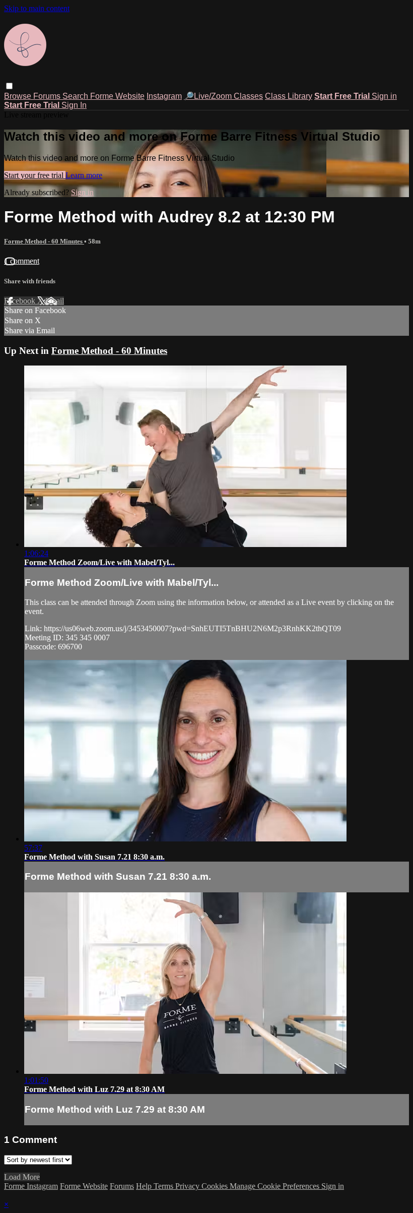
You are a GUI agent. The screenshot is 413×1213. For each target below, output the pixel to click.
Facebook (20, 300)
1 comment (21, 261)
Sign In (74, 105)
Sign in (384, 96)
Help (145, 1186)
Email (54, 300)
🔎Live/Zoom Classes (223, 96)
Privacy (188, 1186)
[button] (9, 86)
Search (76, 96)
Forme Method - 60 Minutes (44, 241)
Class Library (288, 96)
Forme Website (117, 96)
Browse (18, 96)
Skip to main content (37, 8)
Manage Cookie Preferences (275, 1186)
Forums (47, 96)
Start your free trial (34, 175)
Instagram (164, 96)
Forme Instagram (31, 1186)
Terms (164, 1186)
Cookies (215, 1186)
